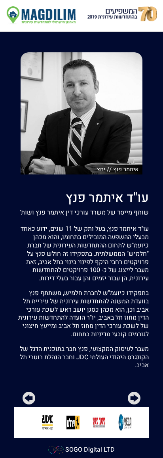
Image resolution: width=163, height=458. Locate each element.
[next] (29, 399)
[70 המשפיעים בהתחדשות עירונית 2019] (122, 13)
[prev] (134, 399)
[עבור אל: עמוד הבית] (41, 15)
